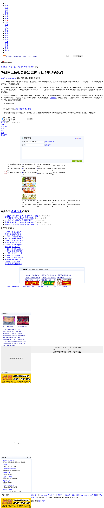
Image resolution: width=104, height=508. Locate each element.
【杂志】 (8, 232)
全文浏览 (4, 126)
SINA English (84, 495)
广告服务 (51, 495)
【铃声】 (8, 236)
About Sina (43, 495)
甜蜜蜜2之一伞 (17, 253)
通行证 (7, 50)
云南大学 (53, 98)
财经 (6, 12)
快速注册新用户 (49, 141)
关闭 (2, 133)
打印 (2, 131)
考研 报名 (16, 211)
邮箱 (6, 46)
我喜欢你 (18, 264)
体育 (6, 8)
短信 (6, 44)
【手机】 (8, 240)
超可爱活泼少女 (17, 249)
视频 (6, 23)
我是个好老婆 (18, 238)
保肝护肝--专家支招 (45, 173)
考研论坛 (27, 109)
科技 (6, 16)
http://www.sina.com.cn (8, 78)
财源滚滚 (8, 247)
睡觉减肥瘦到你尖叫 (49, 275)
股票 (6, 14)
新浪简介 (34, 495)
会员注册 (93, 495)
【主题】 (8, 253)
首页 (6, 3)
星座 (6, 40)
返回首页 (4, 135)
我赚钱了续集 (17, 236)
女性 (6, 33)
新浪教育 (4, 67)
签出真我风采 (10, 264)
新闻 (6, 5)
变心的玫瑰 (9, 238)
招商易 (46, 269)
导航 (6, 48)
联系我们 (59, 495)
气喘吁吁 (18, 251)
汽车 (6, 27)
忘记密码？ (48, 145)
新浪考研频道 (19, 109)
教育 (6, 37)
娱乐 (6, 10)
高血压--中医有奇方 (60, 165)
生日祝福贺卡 (17, 245)
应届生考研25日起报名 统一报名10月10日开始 (21, 216)
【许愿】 (8, 262)
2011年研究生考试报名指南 (24, 67)
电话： (8, 122)
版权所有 (41, 501)
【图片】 (8, 249)
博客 (6, 18)
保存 (2, 124)
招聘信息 (67, 495)
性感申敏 (8, 251)
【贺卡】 (8, 245)
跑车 (13, 255)
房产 (6, 29)
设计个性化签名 (17, 240)
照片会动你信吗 (17, 257)
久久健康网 (32, 269)
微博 (6, 20)
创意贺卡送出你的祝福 (13, 242)
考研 (10, 67)
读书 (6, 35)
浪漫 (13, 251)
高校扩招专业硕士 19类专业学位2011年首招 (21, 222)
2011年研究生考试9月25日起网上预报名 (19, 220)
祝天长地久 (16, 247)
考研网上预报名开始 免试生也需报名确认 (20, 218)
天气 (6, 42)
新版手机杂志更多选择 (13, 234)
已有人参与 (78, 138)
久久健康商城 (39, 269)
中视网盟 (24, 269)
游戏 (6, 31)
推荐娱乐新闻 (17, 232)
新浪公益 (11, 228)
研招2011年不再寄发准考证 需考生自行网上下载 (22, 224)
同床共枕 (8, 255)
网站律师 (75, 495)
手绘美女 (18, 255)
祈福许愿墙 (16, 262)
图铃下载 (4, 228)
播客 (6, 25)
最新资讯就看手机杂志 (13, 259)
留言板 (3, 122)
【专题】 (8, 257)
